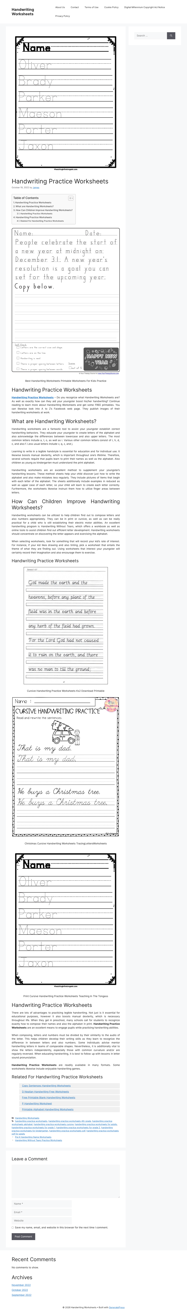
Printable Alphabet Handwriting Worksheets (47, 1109)
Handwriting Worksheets (23, 11)
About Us (60, 7)
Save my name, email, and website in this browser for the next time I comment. (61, 1227)
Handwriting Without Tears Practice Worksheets (38, 1140)
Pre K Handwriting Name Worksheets (33, 1137)
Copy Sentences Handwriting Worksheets (46, 1085)
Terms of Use (91, 7)
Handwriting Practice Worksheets (33, 202)
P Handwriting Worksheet (37, 1103)
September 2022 (21, 1295)
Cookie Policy (111, 7)
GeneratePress (117, 1307)
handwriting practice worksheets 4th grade (70, 1121)
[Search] (171, 35)
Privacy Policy (62, 16)
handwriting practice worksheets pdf (67, 1130)
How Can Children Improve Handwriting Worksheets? (44, 210)
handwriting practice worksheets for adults (96, 1124)
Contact (75, 7)
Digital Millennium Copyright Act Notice (144, 7)
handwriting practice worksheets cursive (54, 1124)
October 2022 (20, 1290)
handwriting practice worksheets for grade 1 (33, 1127)
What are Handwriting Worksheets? (35, 206)
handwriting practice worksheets (31, 1121)
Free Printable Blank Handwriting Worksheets (48, 1097)
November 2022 (21, 1285)
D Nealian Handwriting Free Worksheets (45, 1091)
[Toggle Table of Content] (69, 198)
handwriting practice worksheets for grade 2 (78, 1127)
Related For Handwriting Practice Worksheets (42, 221)
